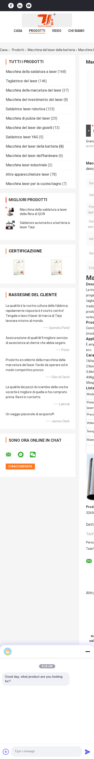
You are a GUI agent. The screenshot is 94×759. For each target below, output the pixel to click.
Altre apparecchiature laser (27, 174)
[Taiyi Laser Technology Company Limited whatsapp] (23, 454)
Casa (18, 31)
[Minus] (87, 651)
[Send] (87, 752)
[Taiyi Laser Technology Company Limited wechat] (35, 454)
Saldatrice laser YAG (22, 137)
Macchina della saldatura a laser (31, 71)
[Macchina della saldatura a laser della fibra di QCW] (10, 211)
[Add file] (6, 752)
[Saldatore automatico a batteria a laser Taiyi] (10, 225)
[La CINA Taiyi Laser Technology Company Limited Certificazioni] (19, 267)
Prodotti (37, 31)
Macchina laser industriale (26, 165)
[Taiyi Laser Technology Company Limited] (47, 20)
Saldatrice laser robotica (25, 109)
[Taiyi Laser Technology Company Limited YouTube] (29, 5)
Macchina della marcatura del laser (33, 90)
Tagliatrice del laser (21, 81)
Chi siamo (76, 31)
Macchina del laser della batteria (51, 50)
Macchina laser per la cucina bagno (33, 184)
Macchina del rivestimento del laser (34, 99)
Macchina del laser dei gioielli (29, 128)
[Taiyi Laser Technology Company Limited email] (11, 454)
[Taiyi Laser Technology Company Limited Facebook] (11, 5)
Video (56, 31)
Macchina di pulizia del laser (28, 118)
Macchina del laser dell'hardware (32, 156)
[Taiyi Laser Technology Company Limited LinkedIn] (20, 5)
